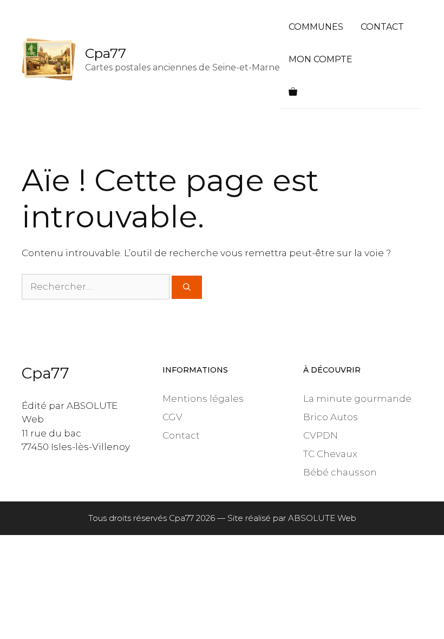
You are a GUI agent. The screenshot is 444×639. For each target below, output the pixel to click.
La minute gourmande (357, 398)
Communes (316, 27)
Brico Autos (330, 417)
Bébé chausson (340, 472)
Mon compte (320, 59)
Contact (382, 27)
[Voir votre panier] (293, 92)
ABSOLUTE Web (322, 518)
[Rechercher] (187, 287)
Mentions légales (203, 398)
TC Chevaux (330, 453)
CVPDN (320, 435)
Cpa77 (105, 53)
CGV (172, 417)
